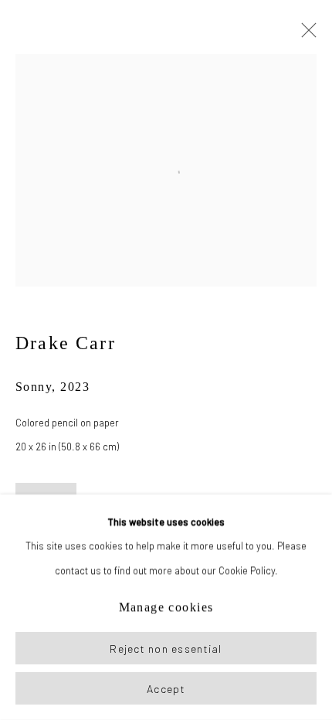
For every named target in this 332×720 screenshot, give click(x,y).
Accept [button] (166, 688)
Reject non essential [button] (166, 648)
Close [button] (305, 34)
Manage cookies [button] (166, 607)
